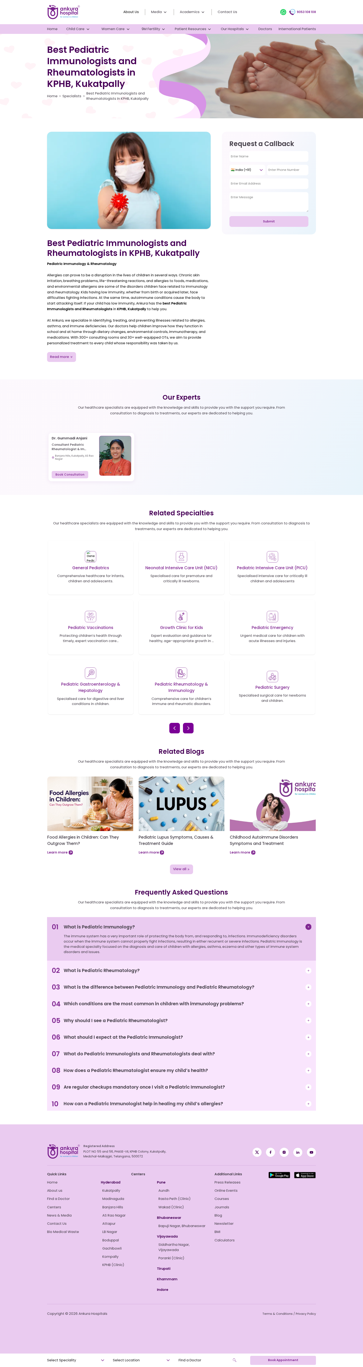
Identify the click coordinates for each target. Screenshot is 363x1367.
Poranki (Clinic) (171, 1258)
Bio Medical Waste (63, 1231)
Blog (218, 1215)
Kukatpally (111, 1190)
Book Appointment (283, 1360)
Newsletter (224, 1223)
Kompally (110, 1256)
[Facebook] (257, 1152)
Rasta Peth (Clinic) (174, 1198)
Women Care (113, 29)
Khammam (167, 1279)
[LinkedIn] (297, 1152)
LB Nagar (109, 1231)
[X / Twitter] (270, 1152)
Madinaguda (113, 1198)
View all (179, 869)
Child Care (75, 29)
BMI (217, 1231)
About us (54, 1190)
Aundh (163, 1190)
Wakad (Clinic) (171, 1207)
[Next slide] (188, 728)
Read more (59, 356)
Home (52, 29)
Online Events (226, 1190)
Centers (54, 1207)
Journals (221, 1207)
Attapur (109, 1223)
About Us (131, 11)
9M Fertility (151, 29)
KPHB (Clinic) (113, 1264)
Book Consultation (69, 474)
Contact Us (227, 11)
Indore (162, 1289)
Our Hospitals (232, 29)
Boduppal (110, 1240)
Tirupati (163, 1268)
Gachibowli (112, 1248)
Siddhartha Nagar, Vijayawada (173, 1247)
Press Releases (227, 1182)
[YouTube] (311, 1152)
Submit (269, 221)
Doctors (265, 29)
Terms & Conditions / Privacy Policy (289, 1314)
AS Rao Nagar (114, 1215)
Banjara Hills (112, 1207)
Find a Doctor (58, 1198)
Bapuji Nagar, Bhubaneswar (181, 1225)
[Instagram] (284, 1152)
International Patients (297, 29)
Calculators (224, 1240)
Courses (221, 1198)
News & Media (59, 1215)
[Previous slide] (174, 728)
